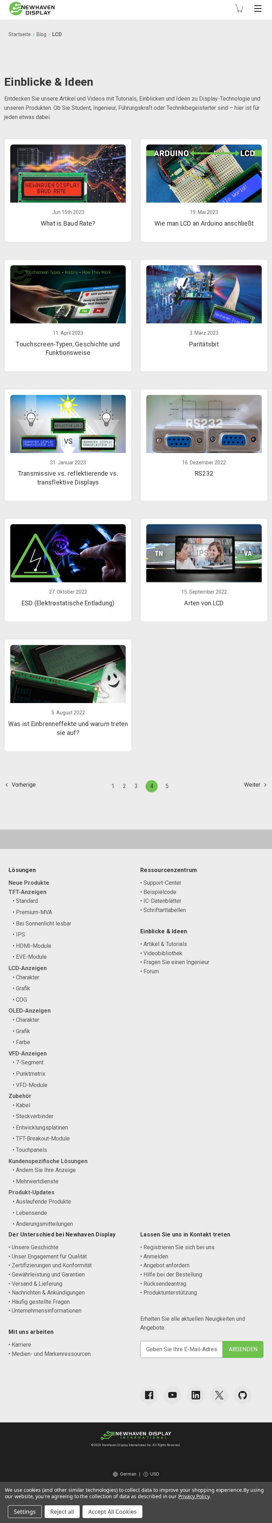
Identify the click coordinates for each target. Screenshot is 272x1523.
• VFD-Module (30, 1085)
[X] (219, 1395)
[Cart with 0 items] (239, 8)
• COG (20, 999)
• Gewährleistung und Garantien (46, 1274)
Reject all (62, 1512)
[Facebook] (149, 1395)
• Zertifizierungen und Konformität (50, 1265)
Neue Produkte (28, 882)
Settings (25, 1512)
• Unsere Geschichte (33, 1247)
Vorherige (23, 784)
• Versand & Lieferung (35, 1283)
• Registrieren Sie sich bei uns (177, 1247)
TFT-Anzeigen (27, 892)
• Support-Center (160, 882)
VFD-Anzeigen (27, 1053)
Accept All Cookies (112, 1512)
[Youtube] (172, 1395)
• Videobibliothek (161, 953)
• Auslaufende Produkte (42, 1201)
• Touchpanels (30, 1150)
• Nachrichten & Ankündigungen (46, 1292)
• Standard (25, 901)
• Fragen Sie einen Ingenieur (174, 962)
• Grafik (21, 988)
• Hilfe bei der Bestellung (171, 1274)
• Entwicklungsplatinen (40, 1127)
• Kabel (21, 1105)
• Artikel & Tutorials (163, 944)
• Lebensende (30, 1213)
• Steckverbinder (33, 1116)
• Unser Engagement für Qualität (47, 1256)
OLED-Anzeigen (29, 1010)
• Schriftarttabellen (163, 910)
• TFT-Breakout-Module (41, 1138)
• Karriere (19, 1344)
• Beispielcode (158, 892)
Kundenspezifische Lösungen (47, 1161)
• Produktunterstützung (168, 1292)
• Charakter (26, 977)
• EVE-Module (30, 956)
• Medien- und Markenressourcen (49, 1354)
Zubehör (20, 1096)
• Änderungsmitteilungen (43, 1224)
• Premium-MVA (32, 912)
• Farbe (21, 1042)
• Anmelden (154, 1256)
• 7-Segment (28, 1062)
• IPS (19, 934)
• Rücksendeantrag (163, 1283)
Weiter (253, 784)
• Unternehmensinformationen (44, 1310)
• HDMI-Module (32, 945)
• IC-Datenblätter (160, 901)
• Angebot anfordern (164, 1265)
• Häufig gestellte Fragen (39, 1301)
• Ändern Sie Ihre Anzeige (44, 1170)
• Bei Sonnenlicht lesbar (42, 923)
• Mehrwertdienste (35, 1181)
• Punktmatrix (29, 1073)
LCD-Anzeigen (27, 968)
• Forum (149, 971)
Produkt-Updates (31, 1192)
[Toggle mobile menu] (258, 8)
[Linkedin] (196, 1395)
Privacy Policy (193, 1496)
